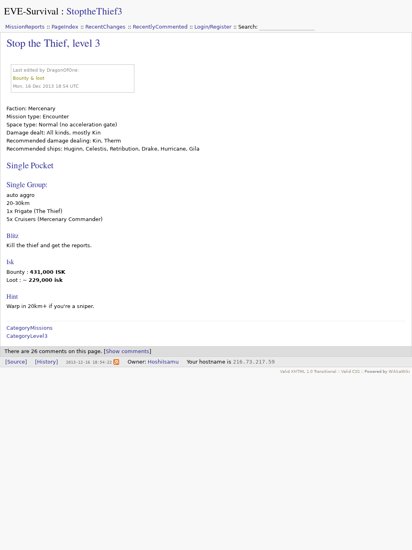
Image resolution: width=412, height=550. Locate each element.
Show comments (127, 351)
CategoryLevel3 (26, 336)
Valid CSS (350, 371)
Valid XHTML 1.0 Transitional (308, 371)
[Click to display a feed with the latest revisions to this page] (116, 362)
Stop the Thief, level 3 (53, 42)
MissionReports (25, 27)
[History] (46, 362)
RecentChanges (105, 27)
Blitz (12, 235)
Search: (248, 27)
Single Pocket (30, 165)
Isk (10, 261)
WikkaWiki (399, 371)
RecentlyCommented (160, 27)
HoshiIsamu (163, 362)
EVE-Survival (31, 10)
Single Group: (26, 184)
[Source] (16, 362)
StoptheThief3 (94, 10)
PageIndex (65, 27)
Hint (12, 296)
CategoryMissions (29, 328)
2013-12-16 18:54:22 (89, 362)
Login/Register (212, 27)
